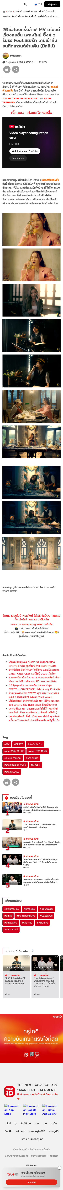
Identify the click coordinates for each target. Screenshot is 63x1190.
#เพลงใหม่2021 (11, 772)
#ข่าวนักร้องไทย (35, 744)
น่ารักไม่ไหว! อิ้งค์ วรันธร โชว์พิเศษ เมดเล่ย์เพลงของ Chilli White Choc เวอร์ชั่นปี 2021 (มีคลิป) (34, 672)
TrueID (9, 4)
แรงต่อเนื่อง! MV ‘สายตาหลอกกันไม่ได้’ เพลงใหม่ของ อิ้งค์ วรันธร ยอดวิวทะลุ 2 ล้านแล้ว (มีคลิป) (33, 711)
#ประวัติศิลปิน (46, 916)
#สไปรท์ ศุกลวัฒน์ (12, 758)
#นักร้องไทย (29, 909)
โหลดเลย (31, 1182)
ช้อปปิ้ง (8, 1131)
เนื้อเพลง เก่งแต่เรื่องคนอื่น (31, 113)
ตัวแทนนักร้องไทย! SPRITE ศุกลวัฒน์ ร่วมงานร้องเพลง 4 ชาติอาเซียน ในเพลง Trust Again (34, 695)
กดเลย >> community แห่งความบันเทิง (31, 624)
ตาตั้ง (54, 1123)
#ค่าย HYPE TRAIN (37, 751)
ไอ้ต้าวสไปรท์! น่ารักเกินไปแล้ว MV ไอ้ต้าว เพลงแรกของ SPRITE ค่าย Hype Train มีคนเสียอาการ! (34, 703)
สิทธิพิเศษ (25, 1123)
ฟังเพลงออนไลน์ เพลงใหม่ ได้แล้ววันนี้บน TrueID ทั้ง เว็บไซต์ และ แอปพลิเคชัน (31, 617)
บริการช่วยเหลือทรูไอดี (31, 1139)
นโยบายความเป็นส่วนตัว (16, 1156)
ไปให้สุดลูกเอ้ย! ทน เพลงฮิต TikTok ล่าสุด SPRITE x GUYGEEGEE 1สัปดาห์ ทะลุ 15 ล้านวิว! (34, 687)
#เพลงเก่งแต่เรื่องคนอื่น (15, 765)
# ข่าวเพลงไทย (31, 804)
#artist (8, 916)
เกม (45, 1123)
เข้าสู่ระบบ (52, 4)
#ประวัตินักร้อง (46, 909)
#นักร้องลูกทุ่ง (10, 922)
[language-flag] (36, 4)
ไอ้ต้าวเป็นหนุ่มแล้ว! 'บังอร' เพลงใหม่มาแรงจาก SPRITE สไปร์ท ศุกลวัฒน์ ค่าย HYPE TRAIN (32, 664)
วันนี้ (8, 1123)
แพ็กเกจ (20, 1131)
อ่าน (10, 11)
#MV (6, 744)
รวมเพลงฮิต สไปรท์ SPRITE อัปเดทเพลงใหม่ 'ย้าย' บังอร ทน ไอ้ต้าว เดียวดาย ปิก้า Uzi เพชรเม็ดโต (34, 679)
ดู (15, 1123)
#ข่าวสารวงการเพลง (25, 916)
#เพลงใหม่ (35, 765)
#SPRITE (18, 744)
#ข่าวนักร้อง (42, 922)
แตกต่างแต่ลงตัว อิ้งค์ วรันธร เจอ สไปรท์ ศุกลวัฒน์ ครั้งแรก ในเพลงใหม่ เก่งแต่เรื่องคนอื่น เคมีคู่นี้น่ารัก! (34, 718)
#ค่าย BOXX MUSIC (14, 751)
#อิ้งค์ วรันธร (32, 758)
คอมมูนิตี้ (53, 1131)
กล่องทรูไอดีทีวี (37, 1131)
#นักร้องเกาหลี (11, 929)
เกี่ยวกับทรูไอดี (20, 1149)
